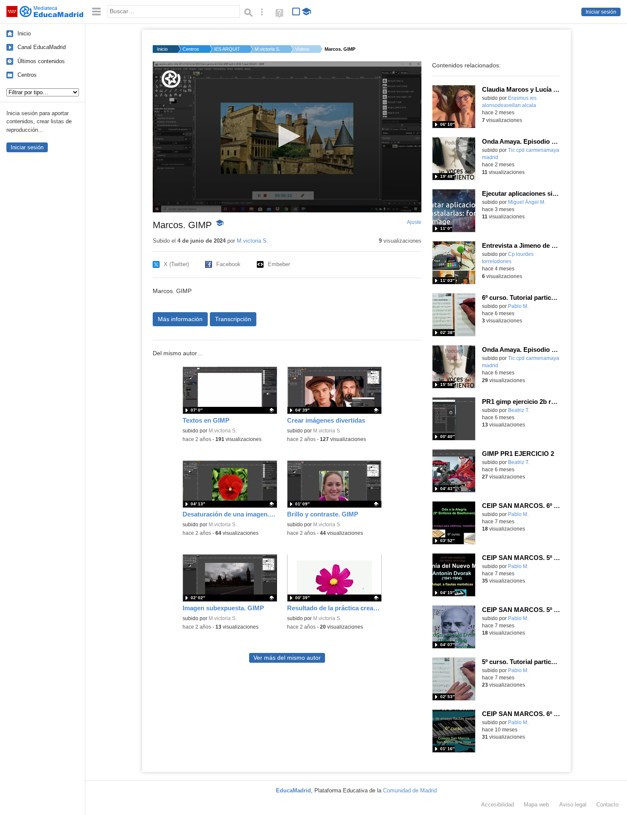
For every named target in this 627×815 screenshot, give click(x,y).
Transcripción (233, 319)
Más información (180, 319)
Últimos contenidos (41, 61)
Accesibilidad (497, 804)
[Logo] (171, 79)
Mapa (536, 804)
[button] (286, 136)
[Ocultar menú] (96, 11)
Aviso (572, 804)
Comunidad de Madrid (410, 790)
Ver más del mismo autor (287, 658)
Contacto (607, 804)
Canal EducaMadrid (41, 47)
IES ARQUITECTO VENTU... (227, 49)
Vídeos (302, 49)
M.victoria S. (267, 49)
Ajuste (414, 222)
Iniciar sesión (601, 12)
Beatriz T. (518, 410)
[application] (287, 136)
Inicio (24, 33)
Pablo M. (518, 306)
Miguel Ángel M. (527, 202)
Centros (27, 75)
